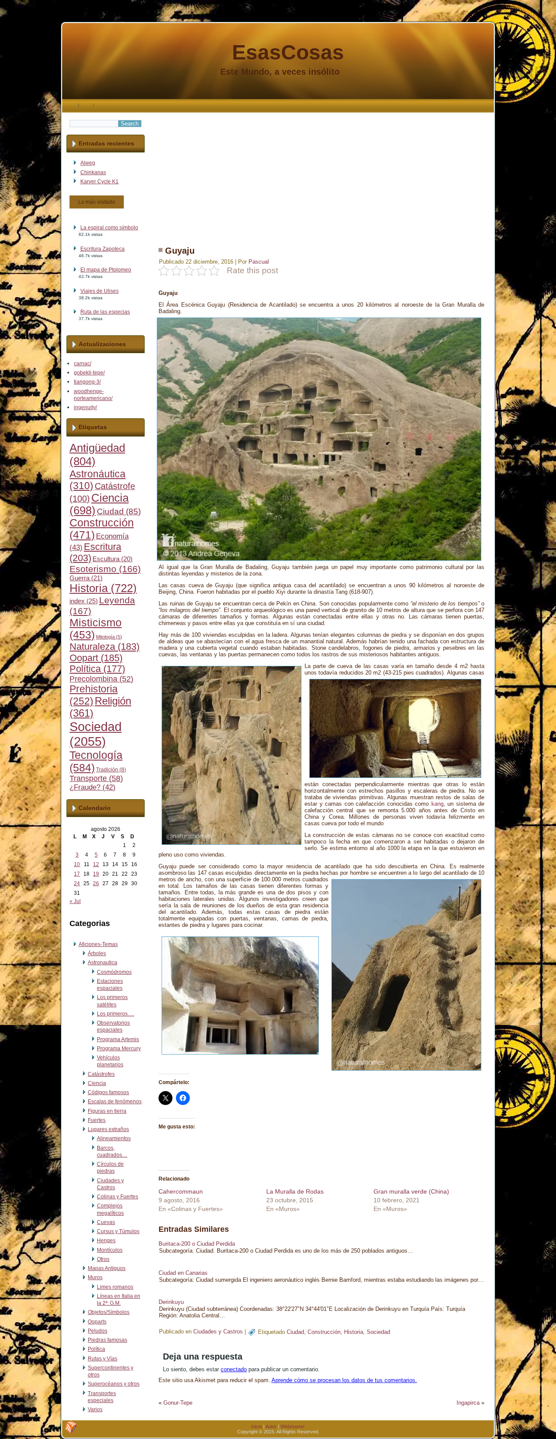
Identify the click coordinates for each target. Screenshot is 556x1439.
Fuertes (97, 1120)
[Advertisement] (321, 173)
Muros (95, 1277)
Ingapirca (468, 1402)
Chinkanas (93, 172)
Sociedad (96, 733)
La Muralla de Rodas (295, 1191)
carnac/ (82, 364)
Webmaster (293, 1426)
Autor (271, 1426)
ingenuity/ (85, 407)
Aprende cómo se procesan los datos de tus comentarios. (344, 1380)
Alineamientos (114, 1138)
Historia (103, 588)
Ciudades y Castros (218, 1332)
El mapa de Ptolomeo (105, 270)
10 (77, 864)
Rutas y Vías (102, 1359)
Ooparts (97, 1322)
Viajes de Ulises (99, 291)
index (84, 601)
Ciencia (97, 1083)
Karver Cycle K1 (99, 182)
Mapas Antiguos (107, 1268)
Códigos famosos (108, 1092)
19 (96, 874)
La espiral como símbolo (109, 228)
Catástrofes (101, 1074)
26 (96, 883)
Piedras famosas (107, 1340)
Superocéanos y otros (113, 1384)
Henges (106, 1240)
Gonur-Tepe (177, 1402)
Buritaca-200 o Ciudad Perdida (197, 1244)
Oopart (96, 657)
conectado (234, 1369)
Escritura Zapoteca (102, 249)
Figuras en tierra (107, 1111)
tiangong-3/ (87, 382)
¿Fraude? (93, 787)
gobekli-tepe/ (89, 373)
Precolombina (101, 679)
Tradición (111, 770)
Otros (103, 1259)
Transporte (96, 778)
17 (77, 874)
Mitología (109, 636)
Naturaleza (104, 646)
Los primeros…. (115, 1014)
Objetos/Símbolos (108, 1312)
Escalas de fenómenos (115, 1101)
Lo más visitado (96, 202)
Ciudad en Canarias (183, 1273)
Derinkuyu (171, 1302)
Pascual (258, 261)
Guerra (86, 578)
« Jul (75, 901)
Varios (95, 1409)
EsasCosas (288, 52)
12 (96, 864)
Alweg (87, 163)
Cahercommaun (181, 1191)
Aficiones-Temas (98, 944)
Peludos (97, 1331)
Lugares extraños (108, 1129)
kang (437, 804)
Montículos (109, 1250)
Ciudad (119, 511)
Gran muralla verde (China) (411, 1191)
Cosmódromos (114, 972)
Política (97, 669)
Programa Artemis (118, 1039)
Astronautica (102, 962)
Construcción (324, 1332)
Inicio (256, 1426)
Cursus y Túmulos (118, 1231)
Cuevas (106, 1222)
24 (77, 883)
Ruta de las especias (105, 312)
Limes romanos (115, 1287)
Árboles (97, 953)
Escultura (112, 559)
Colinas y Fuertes (117, 1197)
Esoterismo (105, 569)
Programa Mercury (119, 1048)
